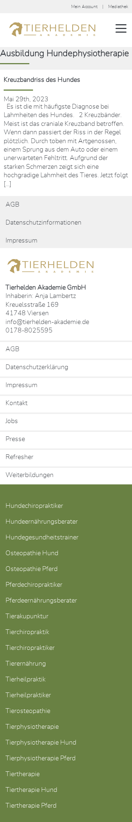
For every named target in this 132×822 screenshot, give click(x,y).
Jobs (12, 421)
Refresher (19, 457)
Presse (15, 439)
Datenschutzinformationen (43, 222)
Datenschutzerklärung (37, 367)
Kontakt (16, 403)
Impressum (21, 240)
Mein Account (84, 6)
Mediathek (118, 6)
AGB (12, 204)
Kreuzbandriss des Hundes (42, 80)
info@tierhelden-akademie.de (47, 322)
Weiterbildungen (30, 475)
